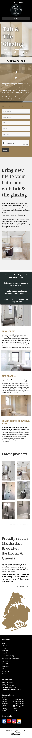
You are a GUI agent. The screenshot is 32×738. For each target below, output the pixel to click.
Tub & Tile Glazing (8, 656)
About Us (4, 645)
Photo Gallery (6, 664)
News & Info (5, 671)
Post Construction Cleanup (11, 658)
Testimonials (5, 666)
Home (3, 643)
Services (4, 648)
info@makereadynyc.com (13, 689)
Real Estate (5, 661)
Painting (5, 653)
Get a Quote (5, 674)
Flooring (5, 650)
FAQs (3, 669)
